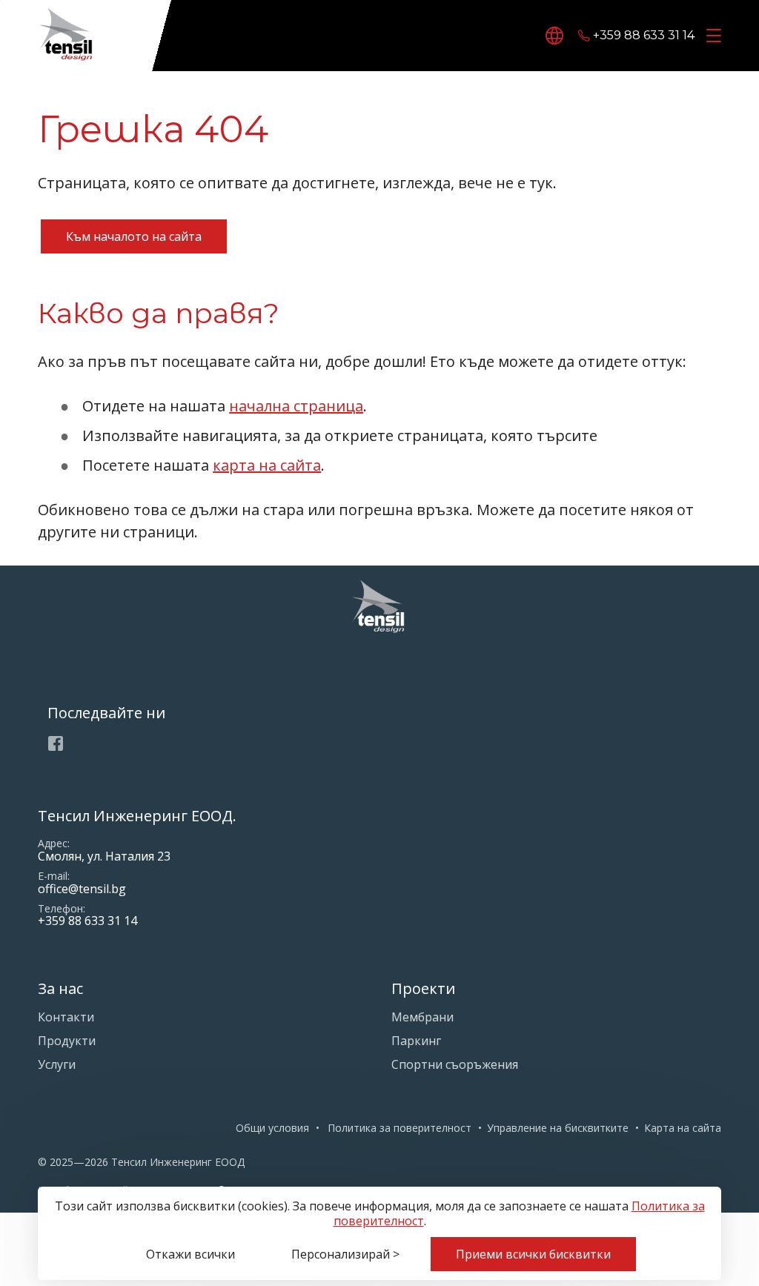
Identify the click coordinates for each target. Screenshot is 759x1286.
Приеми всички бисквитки (533, 1254)
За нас (60, 988)
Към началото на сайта (134, 236)
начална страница (296, 406)
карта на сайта (267, 465)
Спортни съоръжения (454, 1064)
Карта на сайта (682, 1128)
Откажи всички (190, 1254)
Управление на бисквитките (558, 1128)
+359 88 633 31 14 (644, 36)
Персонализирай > (345, 1254)
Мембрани (422, 1017)
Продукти (67, 1041)
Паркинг (416, 1041)
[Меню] (710, 36)
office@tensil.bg (82, 889)
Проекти (423, 988)
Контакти (66, 1017)
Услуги (57, 1064)
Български (557, 35)
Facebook (55, 743)
